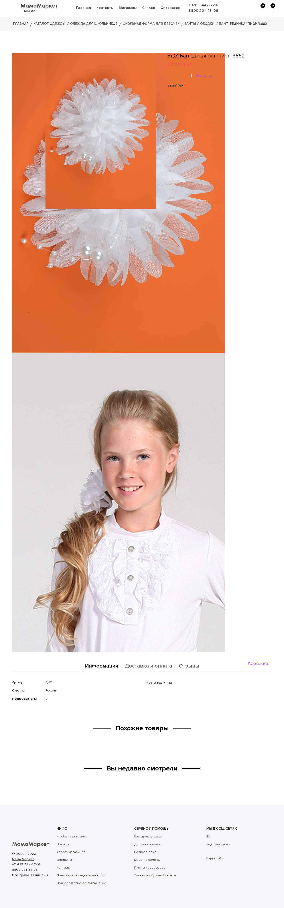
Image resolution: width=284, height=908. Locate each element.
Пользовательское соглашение (81, 883)
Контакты (105, 8)
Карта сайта (215, 858)
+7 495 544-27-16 (202, 5)
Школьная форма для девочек (150, 24)
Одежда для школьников (94, 24)
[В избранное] (169, 100)
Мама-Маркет (23, 859)
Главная (83, 8)
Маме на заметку (147, 860)
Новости (63, 844)
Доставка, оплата (147, 844)
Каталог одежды (49, 24)
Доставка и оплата (148, 666)
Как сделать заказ (148, 836)
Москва (30, 11)
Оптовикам (171, 8)
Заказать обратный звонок (155, 875)
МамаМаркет (39, 5)
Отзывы (189, 666)
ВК (208, 836)
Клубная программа (72, 836)
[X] (182, 113)
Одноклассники (218, 844)
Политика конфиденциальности (81, 875)
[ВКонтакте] (170, 113)
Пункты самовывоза (149, 867)
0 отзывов (204, 76)
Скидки (148, 8)
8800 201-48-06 (203, 10)
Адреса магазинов (71, 852)
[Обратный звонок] (239, 8)
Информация (101, 666)
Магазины (128, 8)
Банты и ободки (199, 24)
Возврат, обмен (146, 852)
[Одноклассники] (176, 113)
